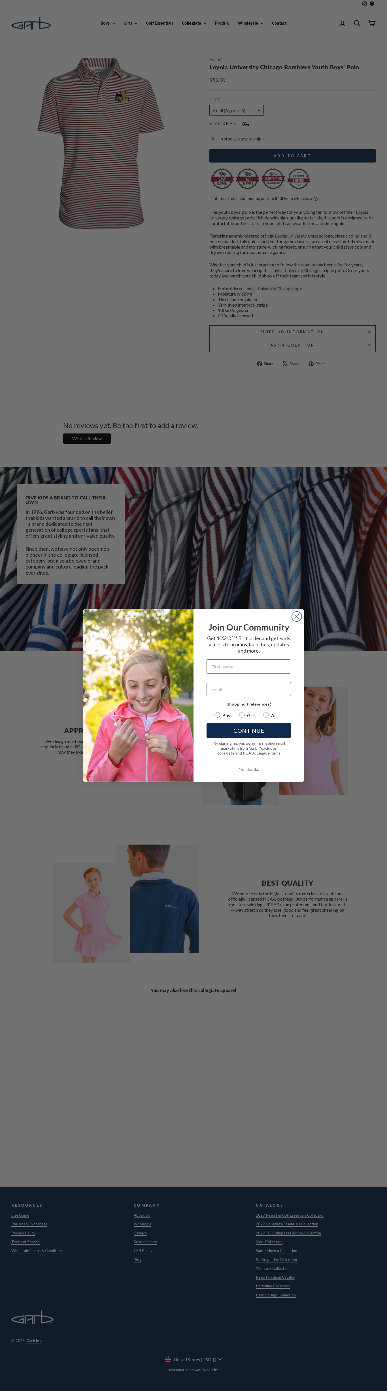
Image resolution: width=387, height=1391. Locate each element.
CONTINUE (248, 730)
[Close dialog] (297, 616)
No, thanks (248, 769)
